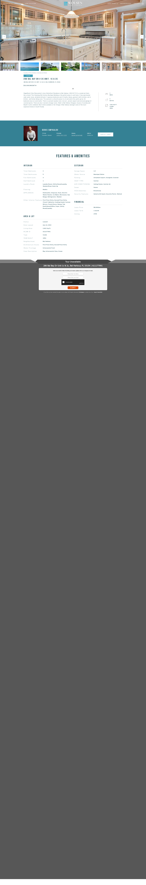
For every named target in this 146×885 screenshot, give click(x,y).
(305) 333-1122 (62, 135)
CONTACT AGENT (105, 134)
